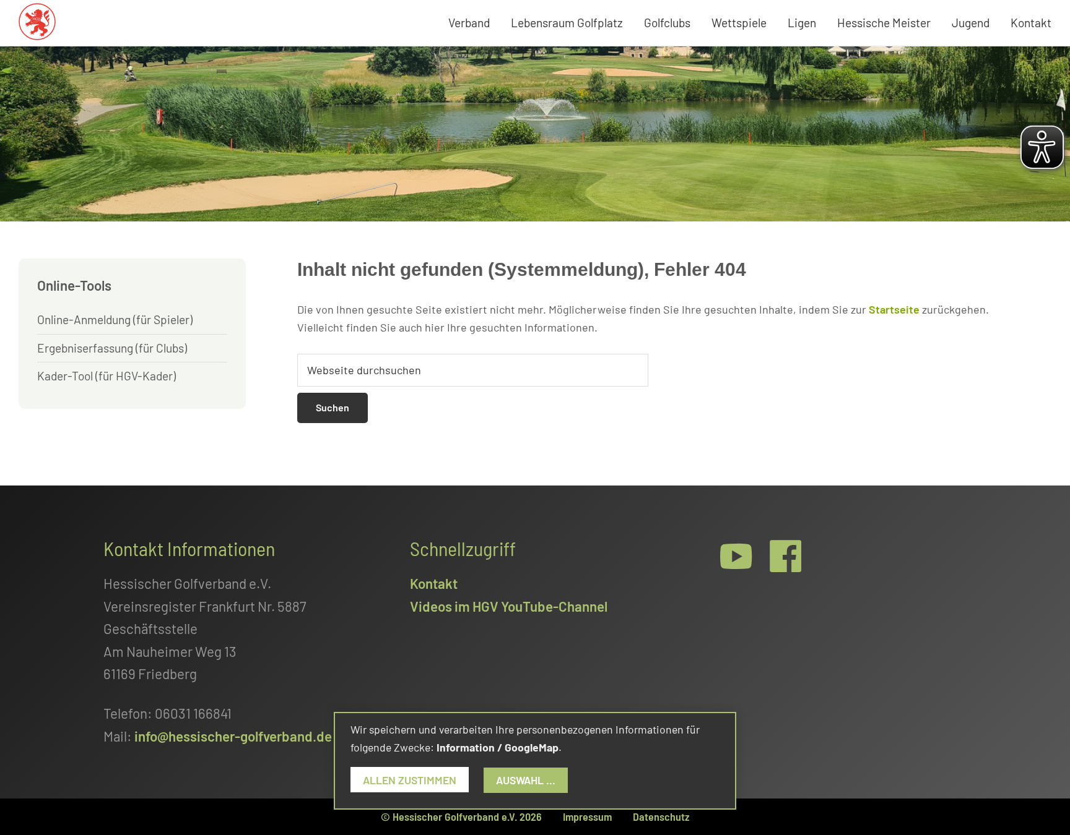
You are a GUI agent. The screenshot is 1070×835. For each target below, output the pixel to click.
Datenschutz (661, 816)
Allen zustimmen (409, 780)
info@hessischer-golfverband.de (233, 736)
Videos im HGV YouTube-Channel (508, 606)
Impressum (587, 816)
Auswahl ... (525, 780)
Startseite (894, 309)
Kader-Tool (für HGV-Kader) (106, 376)
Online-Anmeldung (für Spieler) (115, 319)
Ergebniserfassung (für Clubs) (112, 348)
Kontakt (434, 583)
